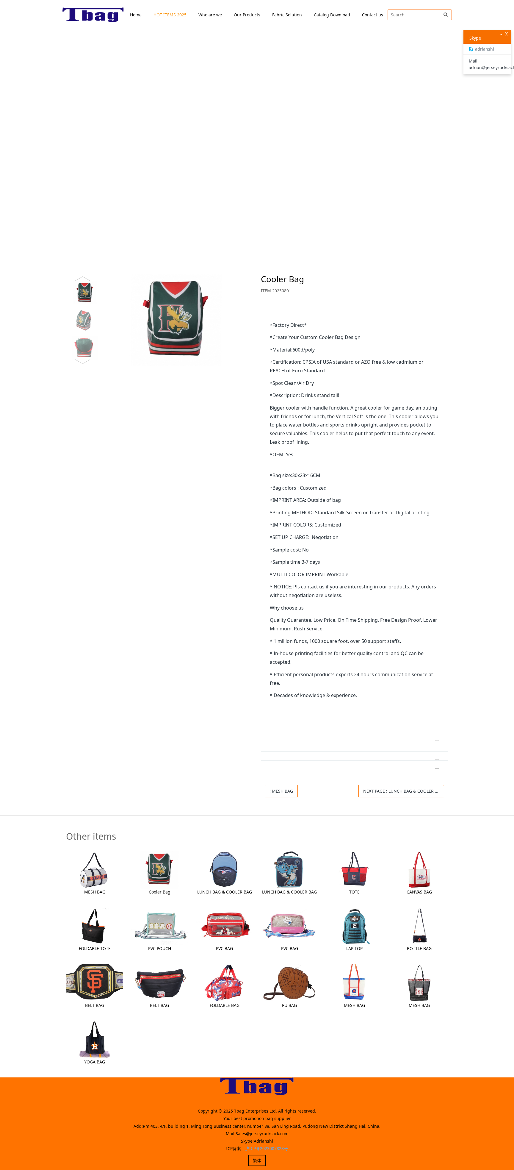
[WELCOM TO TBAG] (93, 15)
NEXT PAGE (403, 791)
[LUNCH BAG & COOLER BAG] (224, 869)
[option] (157, 320)
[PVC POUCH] (159, 926)
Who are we (210, 15)
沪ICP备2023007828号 (266, 1148)
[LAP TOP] (354, 926)
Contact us (372, 15)
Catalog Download (332, 15)
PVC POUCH (159, 948)
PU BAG (289, 1005)
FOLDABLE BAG (224, 1005)
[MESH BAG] (94, 869)
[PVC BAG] (224, 926)
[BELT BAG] (94, 982)
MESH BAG (94, 892)
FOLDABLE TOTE (95, 948)
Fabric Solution (287, 15)
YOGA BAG (94, 1062)
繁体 (257, 1160)
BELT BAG (94, 1005)
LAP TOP (354, 948)
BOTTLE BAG (419, 948)
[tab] (354, 311)
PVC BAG (224, 948)
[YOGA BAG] (94, 1039)
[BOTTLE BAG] (419, 926)
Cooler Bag (159, 892)
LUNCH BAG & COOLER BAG (224, 892)
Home (136, 15)
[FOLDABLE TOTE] (94, 926)
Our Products (247, 15)
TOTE (354, 892)
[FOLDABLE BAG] (224, 982)
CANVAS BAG (419, 892)
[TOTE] (354, 869)
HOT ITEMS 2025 (170, 15)
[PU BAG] (289, 982)
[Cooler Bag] (159, 869)
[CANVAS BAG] (419, 869)
